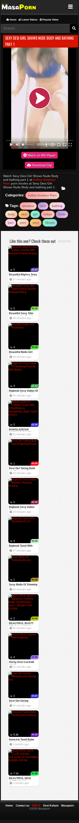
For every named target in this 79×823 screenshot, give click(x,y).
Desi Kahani (50, 805)
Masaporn (19, 6)
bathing (57, 206)
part (10, 222)
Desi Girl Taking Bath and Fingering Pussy (22, 469)
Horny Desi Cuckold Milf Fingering (21, 662)
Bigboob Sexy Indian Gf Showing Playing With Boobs (23, 391)
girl (35, 214)
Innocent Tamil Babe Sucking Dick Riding (21, 740)
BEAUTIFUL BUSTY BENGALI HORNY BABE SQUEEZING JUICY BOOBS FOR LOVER (21, 624)
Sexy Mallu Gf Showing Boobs (23, 585)
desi (24, 214)
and (43, 206)
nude (61, 214)
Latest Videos (29, 19)
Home (12, 19)
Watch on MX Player (41, 155)
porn (23, 222)
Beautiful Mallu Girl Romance (20, 352)
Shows (49, 222)
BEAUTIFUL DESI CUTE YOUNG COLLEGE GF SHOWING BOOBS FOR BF (20, 779)
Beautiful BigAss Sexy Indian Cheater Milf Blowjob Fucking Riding (23, 275)
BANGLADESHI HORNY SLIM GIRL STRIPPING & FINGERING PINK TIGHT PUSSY (20, 430)
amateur (28, 206)
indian (48, 214)
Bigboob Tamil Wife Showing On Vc (21, 546)
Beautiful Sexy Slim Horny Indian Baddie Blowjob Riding (21, 314)
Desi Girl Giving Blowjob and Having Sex (21, 701)
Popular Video (50, 19)
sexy (35, 222)
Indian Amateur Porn (42, 195)
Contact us (22, 805)
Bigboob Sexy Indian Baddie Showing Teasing (21, 507)
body (11, 214)
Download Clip (41, 165)
